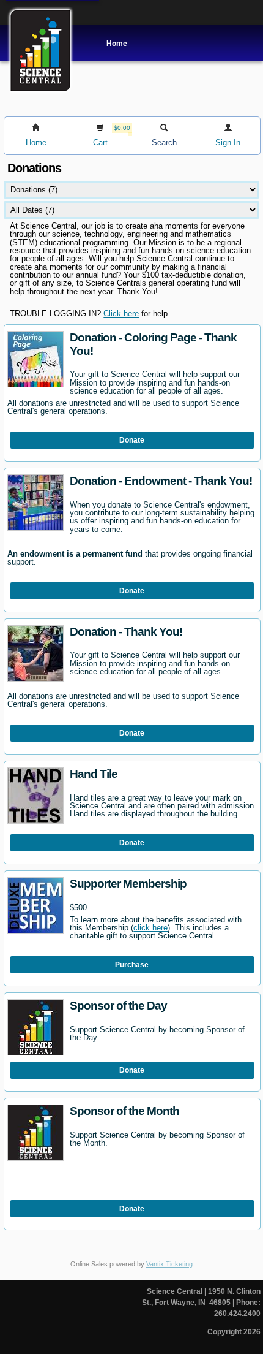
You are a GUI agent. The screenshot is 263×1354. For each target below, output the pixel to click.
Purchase (132, 964)
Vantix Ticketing (169, 1264)
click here (150, 927)
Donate (131, 440)
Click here (121, 313)
